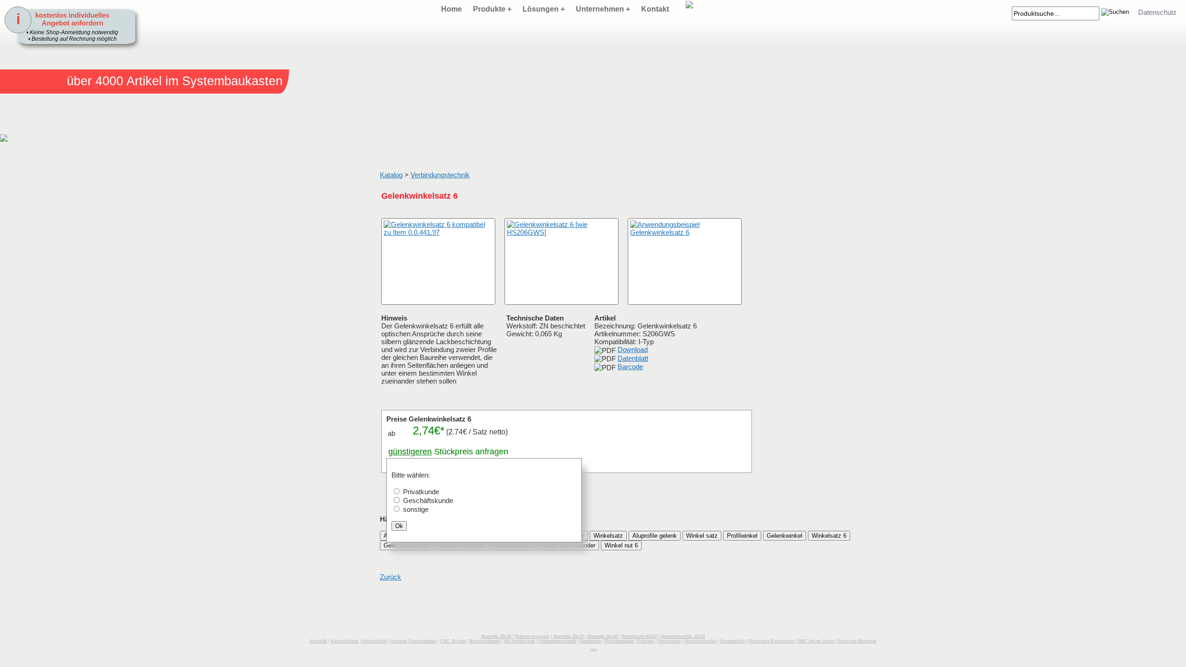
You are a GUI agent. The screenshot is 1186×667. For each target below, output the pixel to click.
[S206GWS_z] (391, 295)
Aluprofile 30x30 (496, 636)
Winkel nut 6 (621, 545)
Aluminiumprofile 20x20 (683, 636)
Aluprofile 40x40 (602, 636)
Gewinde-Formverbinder (413, 641)
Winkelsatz (608, 535)
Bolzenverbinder (485, 641)
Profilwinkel (742, 535)
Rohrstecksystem (532, 636)
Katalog (391, 175)
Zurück (390, 577)
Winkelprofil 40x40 (639, 636)
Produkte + (492, 9)
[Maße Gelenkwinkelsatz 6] (561, 261)
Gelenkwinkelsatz (407, 545)
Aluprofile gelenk (654, 535)
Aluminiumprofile (700, 641)
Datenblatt (633, 358)
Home (451, 9)
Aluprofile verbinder (569, 545)
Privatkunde (421, 492)
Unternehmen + (603, 9)
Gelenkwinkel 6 (514, 545)
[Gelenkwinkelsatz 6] (438, 261)
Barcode (630, 367)
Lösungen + (544, 9)
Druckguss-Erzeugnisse (772, 641)
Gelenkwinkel (784, 535)
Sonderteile (590, 641)
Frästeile (645, 641)
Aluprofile (318, 641)
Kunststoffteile (345, 641)
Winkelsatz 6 (829, 535)
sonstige (416, 509)
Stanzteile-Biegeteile (857, 641)
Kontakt (655, 9)
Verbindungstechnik (440, 175)
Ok (399, 525)
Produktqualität (619, 641)
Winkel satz (702, 535)
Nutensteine (669, 641)
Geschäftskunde (428, 500)
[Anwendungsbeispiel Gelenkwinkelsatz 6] (685, 261)
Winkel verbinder (462, 545)
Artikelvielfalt (374, 641)
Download (633, 349)
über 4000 (95, 81)
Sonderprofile (732, 641)
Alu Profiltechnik (519, 641)
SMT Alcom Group (816, 641)
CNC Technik (453, 641)
